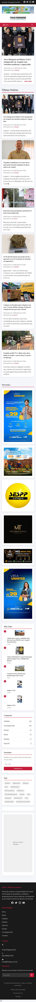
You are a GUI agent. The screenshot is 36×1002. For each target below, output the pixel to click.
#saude (22, 794)
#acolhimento (18, 798)
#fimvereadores (9, 790)
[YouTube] (33, 2)
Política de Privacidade (18, 990)
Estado (4, 929)
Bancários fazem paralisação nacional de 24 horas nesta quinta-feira (17, 212)
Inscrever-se (18, 768)
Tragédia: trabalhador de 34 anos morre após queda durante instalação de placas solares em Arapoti (16, 164)
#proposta (8, 798)
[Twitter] (27, 2)
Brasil (15, 219)
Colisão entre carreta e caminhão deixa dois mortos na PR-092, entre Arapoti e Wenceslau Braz (18, 640)
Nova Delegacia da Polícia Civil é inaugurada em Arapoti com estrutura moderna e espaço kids (17, 62)
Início (4, 912)
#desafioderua (15, 787)
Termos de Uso (18, 993)
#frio (6, 787)
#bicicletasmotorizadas (23, 802)
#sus (28, 794)
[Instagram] (30, 2)
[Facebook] (24, 2)
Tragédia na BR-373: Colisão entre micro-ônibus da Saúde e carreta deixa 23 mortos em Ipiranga (17, 355)
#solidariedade (9, 802)
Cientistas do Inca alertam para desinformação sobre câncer (16, 675)
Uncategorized (7, 932)
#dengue (25, 783)
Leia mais (28, 81)
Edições (4, 922)
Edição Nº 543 (11, 705)
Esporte (5, 925)
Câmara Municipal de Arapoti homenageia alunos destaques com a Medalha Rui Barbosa (19, 659)
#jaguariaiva (16, 783)
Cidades (16, 70)
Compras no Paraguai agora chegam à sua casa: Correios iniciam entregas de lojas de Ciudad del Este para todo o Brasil (17, 307)
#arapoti (7, 783)
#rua (26, 798)
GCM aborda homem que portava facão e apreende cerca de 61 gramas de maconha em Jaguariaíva (17, 259)
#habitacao (20, 790)
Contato (5, 936)
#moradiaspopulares (11, 794)
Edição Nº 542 (11, 690)
